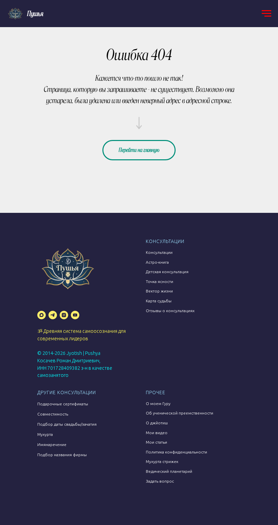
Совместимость (52, 414)
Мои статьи (156, 442)
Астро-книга (157, 262)
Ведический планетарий (169, 471)
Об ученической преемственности (179, 413)
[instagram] (64, 315)
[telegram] (52, 315)
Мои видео (156, 432)
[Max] (41, 315)
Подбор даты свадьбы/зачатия (67, 424)
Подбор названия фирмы (62, 454)
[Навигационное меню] (266, 13)
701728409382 (63, 368)
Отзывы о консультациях (170, 310)
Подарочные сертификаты (62, 404)
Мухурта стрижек (162, 461)
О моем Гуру (158, 403)
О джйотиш (157, 423)
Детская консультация (167, 271)
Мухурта (45, 434)
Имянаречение (51, 444)
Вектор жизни (159, 291)
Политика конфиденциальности (176, 452)
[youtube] (75, 315)
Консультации (159, 252)
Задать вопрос (160, 481)
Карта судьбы (159, 301)
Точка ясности (159, 281)
